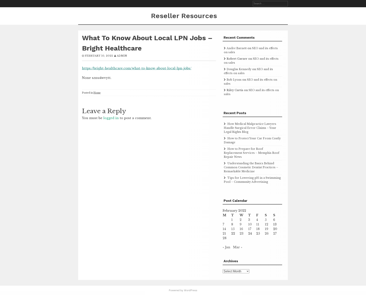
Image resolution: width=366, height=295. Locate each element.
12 (266, 224)
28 (224, 238)
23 (241, 233)
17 (249, 229)
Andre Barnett (237, 48)
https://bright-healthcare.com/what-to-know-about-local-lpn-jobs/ (136, 68)
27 (275, 233)
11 (257, 224)
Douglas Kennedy (239, 69)
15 (233, 229)
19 (266, 229)
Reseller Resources (184, 16)
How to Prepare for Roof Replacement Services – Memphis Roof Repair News (251, 153)
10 (250, 224)
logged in (111, 118)
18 (258, 229)
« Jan (226, 247)
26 (267, 233)
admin (122, 55)
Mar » (237, 247)
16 (241, 229)
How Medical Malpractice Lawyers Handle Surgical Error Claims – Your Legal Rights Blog (250, 128)
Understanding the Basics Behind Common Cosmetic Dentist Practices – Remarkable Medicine (251, 167)
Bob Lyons (234, 79)
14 (224, 229)
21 (224, 233)
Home (97, 92)
